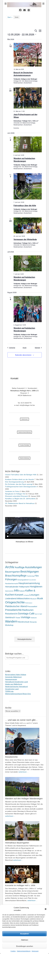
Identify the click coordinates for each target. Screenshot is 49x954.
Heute (24, 348)
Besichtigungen (29, 571)
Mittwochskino (23, 598)
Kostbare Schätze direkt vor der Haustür (19, 479)
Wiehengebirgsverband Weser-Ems (18, 694)
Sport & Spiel (38, 614)
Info (16, 590)
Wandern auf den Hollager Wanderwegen (24, 798)
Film (37, 576)
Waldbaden (34, 617)
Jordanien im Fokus (12, 491)
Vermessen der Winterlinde (25, 239)
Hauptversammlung (29, 583)
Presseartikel (32, 606)
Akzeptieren (24, 934)
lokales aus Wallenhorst (13, 684)
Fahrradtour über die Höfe (25, 205)
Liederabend (11, 598)
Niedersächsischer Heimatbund (16, 686)
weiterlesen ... (23, 772)
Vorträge (25, 617)
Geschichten (32, 580)
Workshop (9, 625)
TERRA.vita (9, 691)
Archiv (9, 567)
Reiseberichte (11, 757)
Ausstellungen (33, 567)
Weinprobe (33, 622)
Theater (17, 618)
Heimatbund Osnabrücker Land (16, 682)
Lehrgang (26, 595)
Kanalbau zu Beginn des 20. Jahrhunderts (20, 498)
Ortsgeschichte (15, 602)
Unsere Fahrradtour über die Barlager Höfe (20, 475)
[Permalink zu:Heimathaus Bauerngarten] (24, 830)
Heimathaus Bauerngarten (17, 843)
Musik (40, 598)
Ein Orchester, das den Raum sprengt (18, 484)
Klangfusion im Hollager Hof (15, 494)
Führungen (11, 579)
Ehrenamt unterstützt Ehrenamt (16, 496)
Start (9, 17)
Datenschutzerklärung (24, 951)
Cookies (13, 951)
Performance (28, 603)
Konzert (19, 594)
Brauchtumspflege (15, 575)
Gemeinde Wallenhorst (13, 677)
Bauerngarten (12, 571)
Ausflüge (19, 567)
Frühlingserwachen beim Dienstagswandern (21, 486)
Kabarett (22, 591)
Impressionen (9, 591)
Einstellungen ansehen (24, 946)
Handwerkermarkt (11, 583)
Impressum (35, 951)
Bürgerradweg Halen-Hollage (15, 674)
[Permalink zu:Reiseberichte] (24, 741)
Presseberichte (13, 609)
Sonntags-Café (26, 613)
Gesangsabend (22, 580)
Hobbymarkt (24, 587)
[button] (45, 909)
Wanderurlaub (23, 622)
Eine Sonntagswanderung (14, 482)
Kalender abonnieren (23, 355)
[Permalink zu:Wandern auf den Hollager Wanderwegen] (24, 786)
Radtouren (28, 610)
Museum (33, 599)
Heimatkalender (11, 587)
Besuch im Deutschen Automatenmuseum (23, 74)
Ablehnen (24, 940)
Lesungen (34, 595)
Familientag (30, 576)
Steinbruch (10, 617)
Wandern (11, 621)
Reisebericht (11, 613)
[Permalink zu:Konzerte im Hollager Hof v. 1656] (24, 874)
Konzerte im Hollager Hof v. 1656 (20, 885)
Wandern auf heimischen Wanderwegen (24, 159)
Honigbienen (36, 586)
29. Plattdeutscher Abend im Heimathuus (20, 503)
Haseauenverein (11, 679)
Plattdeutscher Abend (16, 606)
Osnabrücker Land (12, 689)
